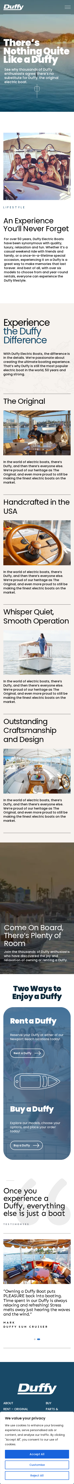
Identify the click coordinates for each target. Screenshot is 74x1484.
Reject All (37, 1475)
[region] (37, 1448)
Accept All (37, 1454)
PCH (14, 1063)
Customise (37, 1465)
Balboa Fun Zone (23, 1070)
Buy (48, 1403)
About (8, 1403)
